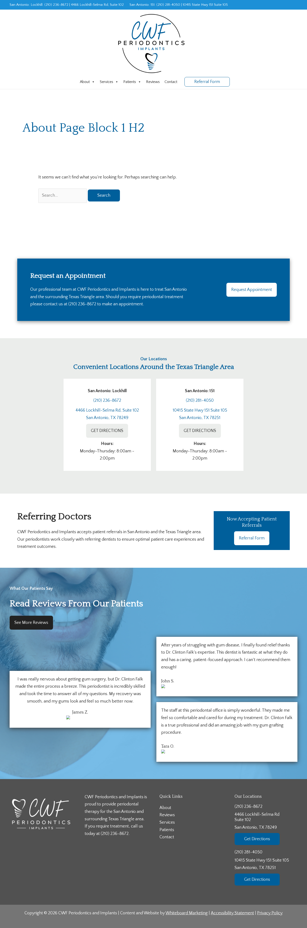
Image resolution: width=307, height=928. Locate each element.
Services (106, 82)
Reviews (153, 82)
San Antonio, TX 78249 (107, 417)
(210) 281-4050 (168, 5)
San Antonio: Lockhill (26, 5)
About (85, 82)
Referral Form (252, 538)
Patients (129, 82)
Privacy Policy (270, 913)
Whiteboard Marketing (186, 913)
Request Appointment (251, 289)
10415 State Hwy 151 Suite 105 (205, 5)
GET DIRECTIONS (107, 430)
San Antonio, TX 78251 (199, 417)
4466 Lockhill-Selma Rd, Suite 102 (97, 5)
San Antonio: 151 (142, 5)
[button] (207, 82)
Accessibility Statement (232, 913)
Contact (171, 82)
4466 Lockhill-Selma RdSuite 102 (257, 821)
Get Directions (257, 839)
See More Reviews (31, 622)
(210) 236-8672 (56, 5)
